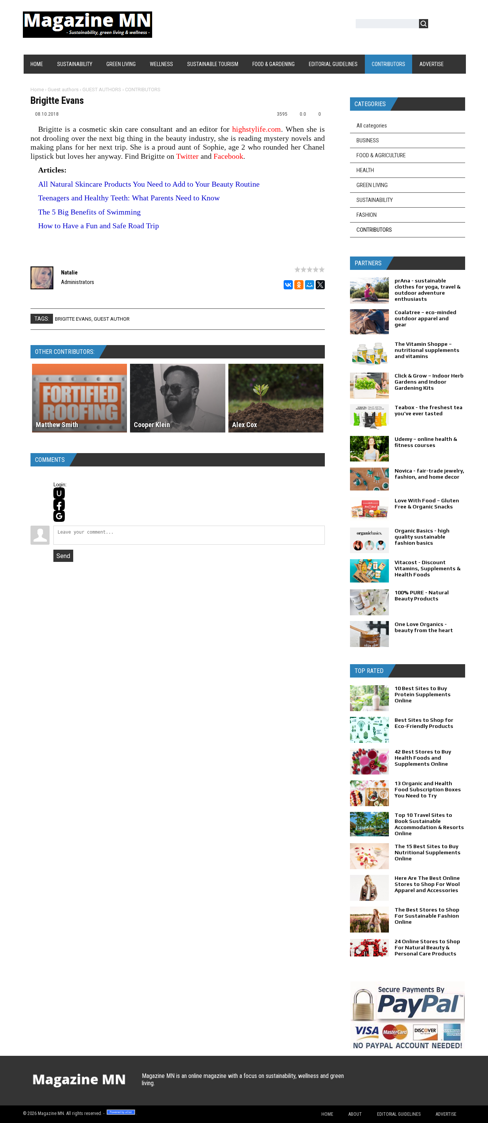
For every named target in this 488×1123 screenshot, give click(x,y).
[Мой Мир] (309, 284)
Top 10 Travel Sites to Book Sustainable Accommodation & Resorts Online (429, 824)
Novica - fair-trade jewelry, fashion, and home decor (429, 474)
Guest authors (63, 89)
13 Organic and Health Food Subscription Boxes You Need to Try (428, 789)
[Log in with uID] (59, 493)
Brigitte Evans (73, 319)
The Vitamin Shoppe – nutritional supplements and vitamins (427, 350)
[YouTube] (398, 1083)
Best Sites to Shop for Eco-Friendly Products (424, 723)
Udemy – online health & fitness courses (426, 442)
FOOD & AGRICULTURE (381, 155)
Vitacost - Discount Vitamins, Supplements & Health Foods (428, 568)
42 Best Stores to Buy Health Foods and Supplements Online (423, 758)
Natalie (69, 272)
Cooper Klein (152, 425)
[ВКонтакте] (288, 284)
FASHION (366, 214)
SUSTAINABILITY (374, 200)
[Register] (456, 25)
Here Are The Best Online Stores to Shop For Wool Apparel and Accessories (427, 884)
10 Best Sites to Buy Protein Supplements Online (423, 694)
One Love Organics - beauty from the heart (424, 627)
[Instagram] (413, 1083)
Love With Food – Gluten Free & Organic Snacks (427, 503)
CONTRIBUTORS (143, 89)
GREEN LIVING (372, 185)
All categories (371, 125)
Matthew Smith (57, 425)
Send (63, 556)
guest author (112, 319)
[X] (320, 284)
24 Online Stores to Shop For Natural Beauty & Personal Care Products (427, 947)
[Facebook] (383, 1083)
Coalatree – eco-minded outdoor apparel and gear (425, 318)
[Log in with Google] (59, 516)
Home (37, 89)
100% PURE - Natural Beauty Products (422, 595)
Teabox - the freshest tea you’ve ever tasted (428, 410)
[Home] (87, 33)
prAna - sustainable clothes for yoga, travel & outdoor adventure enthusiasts (428, 290)
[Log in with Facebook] (59, 504)
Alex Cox (244, 425)
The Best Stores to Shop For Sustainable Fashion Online (427, 916)
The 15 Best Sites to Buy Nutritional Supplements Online (428, 852)
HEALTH (365, 170)
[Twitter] (368, 1083)
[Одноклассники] (298, 284)
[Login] (438, 25)
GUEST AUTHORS (101, 89)
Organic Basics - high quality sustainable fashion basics (422, 537)
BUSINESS (367, 140)
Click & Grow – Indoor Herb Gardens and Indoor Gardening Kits (429, 382)
